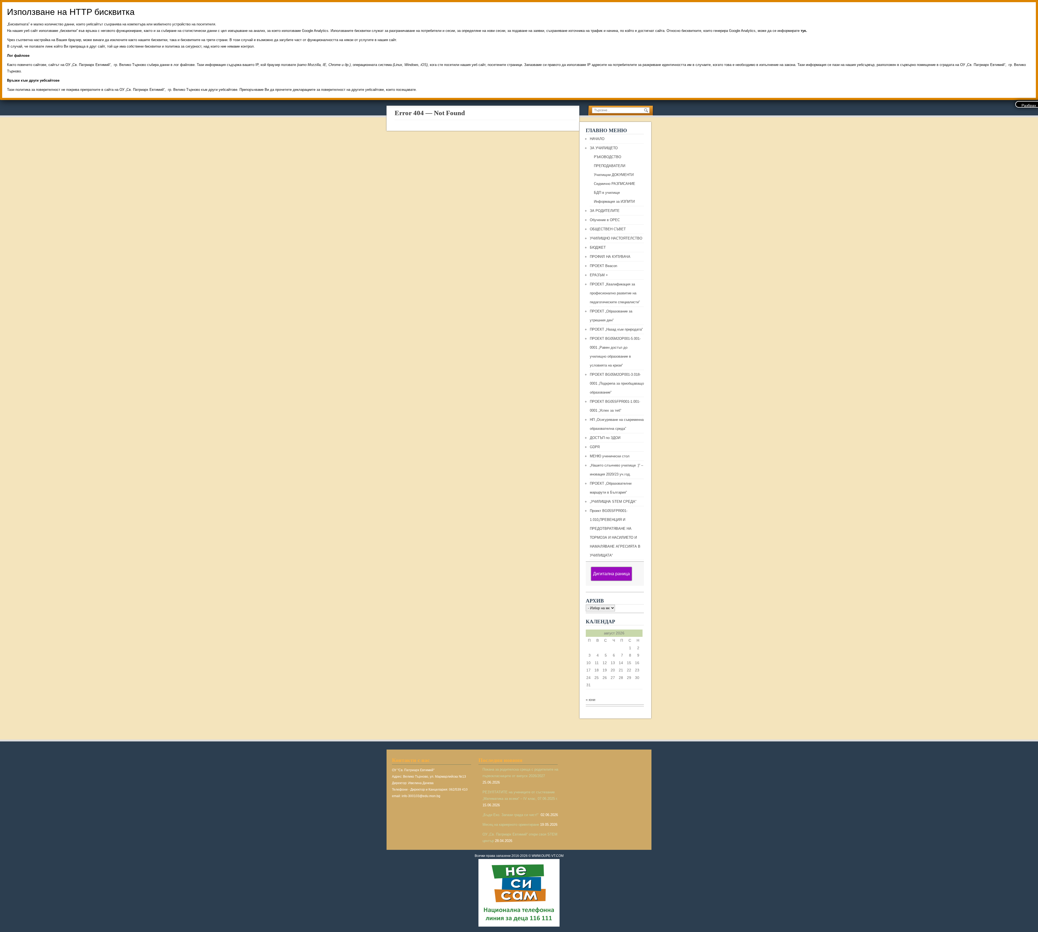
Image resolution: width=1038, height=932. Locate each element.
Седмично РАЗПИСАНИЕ (614, 184)
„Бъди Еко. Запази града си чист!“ (511, 815)
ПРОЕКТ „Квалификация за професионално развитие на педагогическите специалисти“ (615, 293)
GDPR (595, 447)
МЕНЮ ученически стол (610, 456)
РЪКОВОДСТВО (607, 157)
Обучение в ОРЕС (605, 220)
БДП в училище (607, 193)
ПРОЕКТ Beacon (603, 266)
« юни (590, 700)
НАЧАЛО (597, 139)
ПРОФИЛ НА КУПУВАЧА (610, 257)
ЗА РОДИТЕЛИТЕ (605, 211)
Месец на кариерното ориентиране (511, 825)
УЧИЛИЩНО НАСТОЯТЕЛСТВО (616, 238)
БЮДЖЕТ (598, 247)
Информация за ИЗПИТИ (614, 201)
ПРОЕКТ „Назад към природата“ (616, 329)
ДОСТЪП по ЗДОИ (605, 438)
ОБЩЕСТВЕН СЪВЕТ (608, 229)
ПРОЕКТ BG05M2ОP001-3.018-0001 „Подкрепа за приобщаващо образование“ (617, 383)
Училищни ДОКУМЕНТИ (614, 175)
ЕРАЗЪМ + (599, 275)
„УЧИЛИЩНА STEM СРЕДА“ (613, 502)
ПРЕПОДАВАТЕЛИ (609, 166)
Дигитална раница (611, 573)
